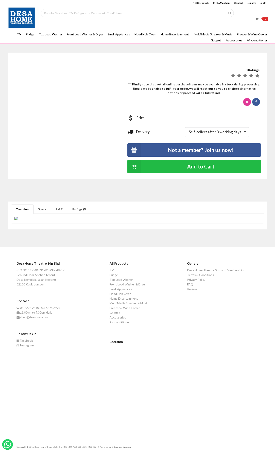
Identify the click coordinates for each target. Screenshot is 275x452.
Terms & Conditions (200, 275)
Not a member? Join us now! (201, 150)
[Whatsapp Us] (7, 444)
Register (251, 3)
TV (19, 34)
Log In (263, 3)
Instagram (27, 345)
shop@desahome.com (34, 317)
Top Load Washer (50, 34)
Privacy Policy (196, 279)
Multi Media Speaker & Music (213, 34)
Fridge (30, 34)
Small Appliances (119, 34)
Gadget (216, 40)
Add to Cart (200, 166)
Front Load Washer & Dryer (85, 34)
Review (192, 289)
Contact (238, 3)
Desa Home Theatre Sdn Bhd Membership (215, 270)
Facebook (26, 340)
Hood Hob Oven (145, 34)
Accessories (234, 40)
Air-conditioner (257, 40)
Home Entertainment (175, 34)
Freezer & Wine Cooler (252, 34)
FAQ (190, 284)
